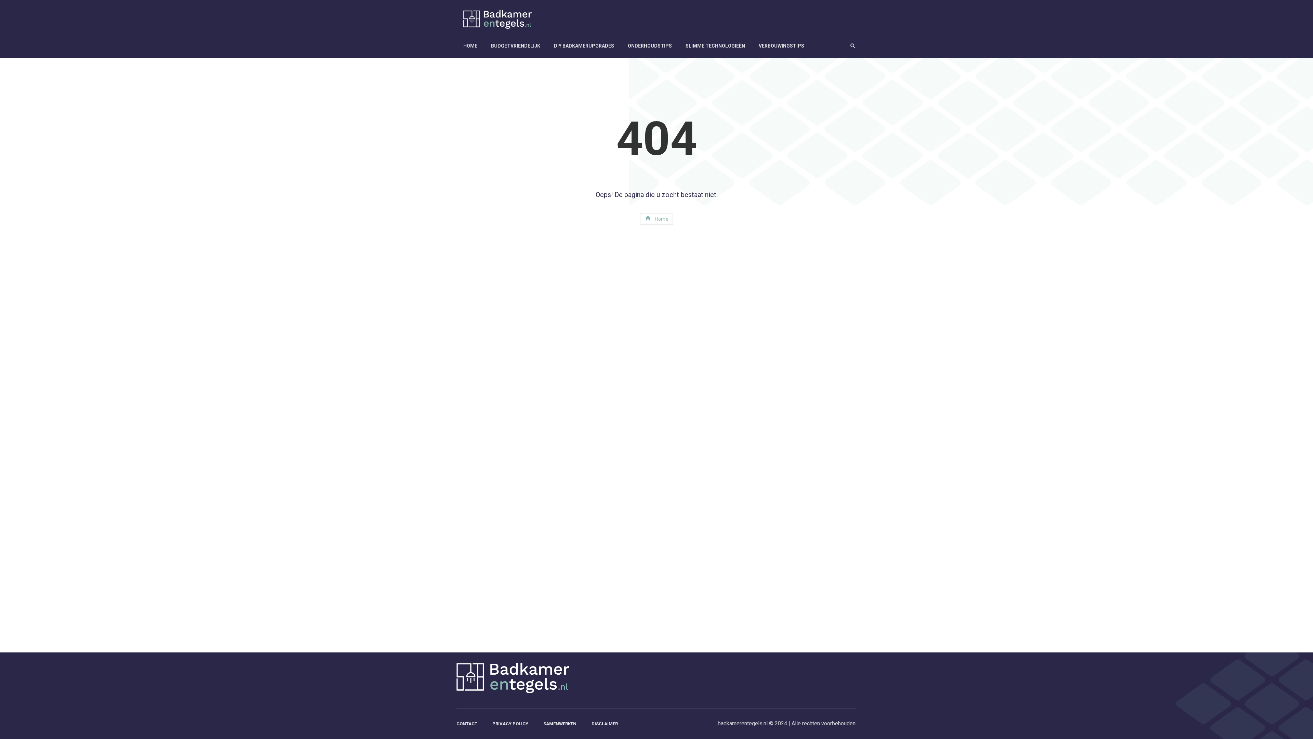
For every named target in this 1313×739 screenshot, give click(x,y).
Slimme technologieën (715, 46)
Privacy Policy (510, 723)
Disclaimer (605, 723)
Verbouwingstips (781, 46)
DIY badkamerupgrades (584, 46)
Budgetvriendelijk (515, 46)
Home (470, 46)
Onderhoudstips (650, 46)
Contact (466, 723)
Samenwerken (559, 723)
